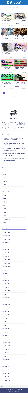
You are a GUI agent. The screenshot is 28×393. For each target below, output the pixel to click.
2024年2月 (6, 252)
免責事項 (18, 389)
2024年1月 (6, 256)
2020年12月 (7, 339)
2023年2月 (6, 283)
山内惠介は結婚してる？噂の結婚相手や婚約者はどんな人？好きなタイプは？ (14, 154)
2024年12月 (7, 232)
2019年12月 (7, 380)
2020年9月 (6, 349)
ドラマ (5, 188)
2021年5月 (6, 321)
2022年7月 (6, 294)
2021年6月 (6, 318)
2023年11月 (7, 263)
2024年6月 (6, 242)
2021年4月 (6, 325)
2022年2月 (6, 301)
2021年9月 (6, 311)
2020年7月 (6, 356)
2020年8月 (6, 352)
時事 (5, 198)
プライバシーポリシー (11, 389)
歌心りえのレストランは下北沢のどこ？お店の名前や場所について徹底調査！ (14, 139)
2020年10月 (7, 345)
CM (5, 171)
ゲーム (5, 181)
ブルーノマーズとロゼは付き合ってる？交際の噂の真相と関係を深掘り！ (14, 159)
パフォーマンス (8, 191)
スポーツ (6, 184)
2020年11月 (7, 342)
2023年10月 (7, 266)
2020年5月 (6, 363)
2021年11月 (7, 304)
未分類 (5, 202)
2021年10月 (7, 308)
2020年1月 (6, 376)
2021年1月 (6, 335)
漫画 (5, 208)
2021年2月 (6, 332)
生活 (5, 212)
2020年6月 (6, 359)
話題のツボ (14, 2)
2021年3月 (6, 328)
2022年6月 (6, 297)
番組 (5, 215)
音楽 (5, 222)
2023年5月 (6, 273)
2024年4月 (6, 246)
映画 (5, 195)
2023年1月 (6, 287)
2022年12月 (7, 290)
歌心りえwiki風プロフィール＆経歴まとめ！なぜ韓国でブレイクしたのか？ (14, 149)
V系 (5, 174)
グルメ (5, 177)
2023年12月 (7, 259)
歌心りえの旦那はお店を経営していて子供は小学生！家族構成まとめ (14, 144)
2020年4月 (6, 366)
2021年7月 (6, 314)
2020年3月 (6, 370)
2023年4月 (6, 277)
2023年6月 (6, 270)
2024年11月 (7, 235)
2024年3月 (6, 249)
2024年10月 (7, 239)
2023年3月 (6, 280)
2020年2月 (6, 373)
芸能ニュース (7, 219)
